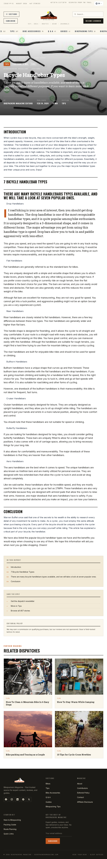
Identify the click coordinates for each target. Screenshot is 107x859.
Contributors (82, 788)
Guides (49, 802)
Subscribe (10, 21)
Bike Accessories (53, 793)
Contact (80, 797)
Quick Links (9, 834)
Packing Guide (10, 824)
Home (6, 58)
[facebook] (6, 799)
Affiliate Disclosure (85, 802)
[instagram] (11, 799)
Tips (13, 58)
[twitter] (29, 799)
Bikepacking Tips (53, 806)
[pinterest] (23, 799)
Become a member (93, 21)
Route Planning (10, 829)
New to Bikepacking (12, 820)
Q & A (48, 797)
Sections (13, 14)
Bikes (48, 783)
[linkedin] (17, 799)
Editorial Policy (83, 793)
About (79, 783)
